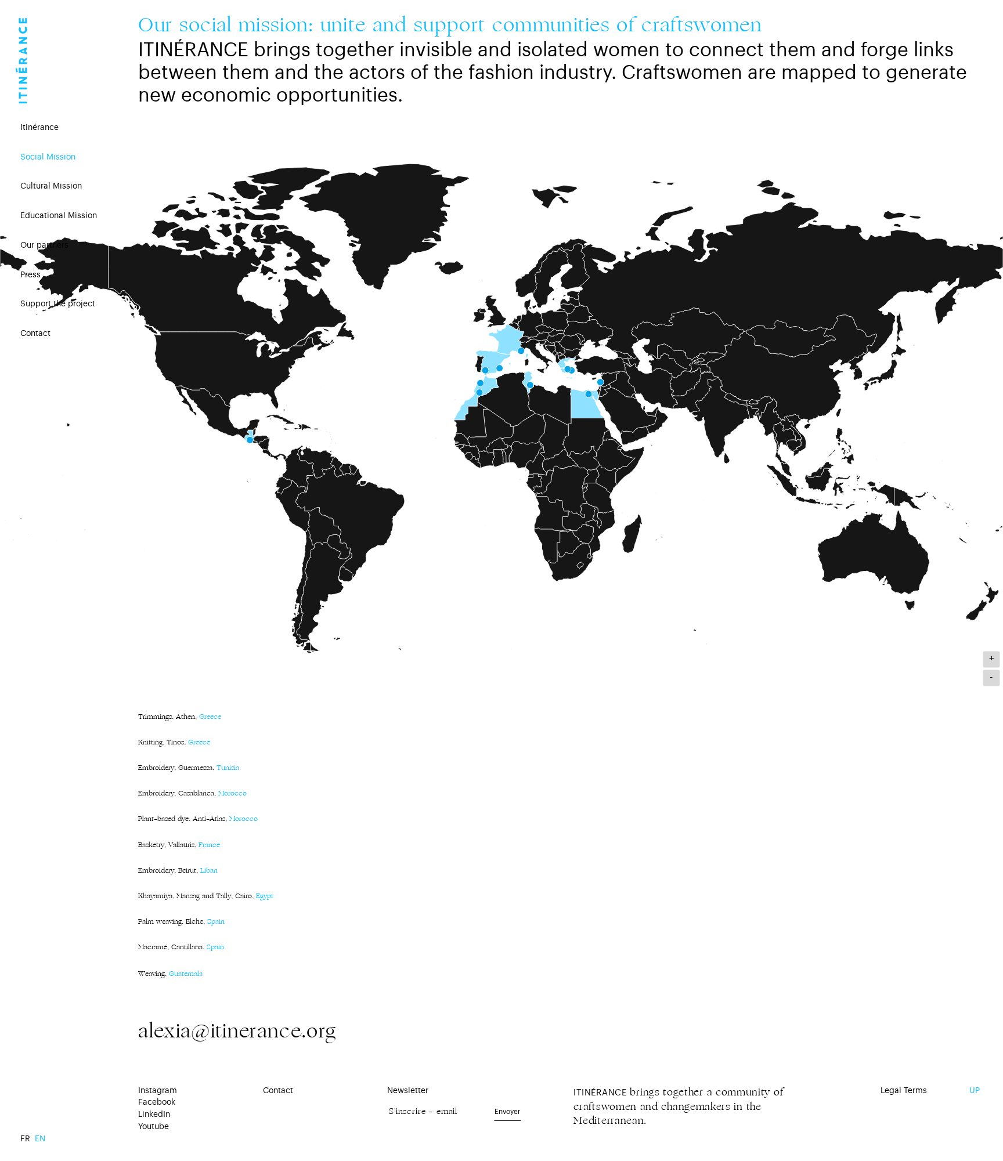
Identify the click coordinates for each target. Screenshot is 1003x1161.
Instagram (157, 1091)
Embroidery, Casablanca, (192, 793)
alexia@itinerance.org (237, 1031)
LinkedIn (154, 1115)
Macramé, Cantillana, (171, 947)
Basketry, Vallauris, (179, 844)
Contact (278, 1091)
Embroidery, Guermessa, (188, 767)
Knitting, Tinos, (174, 742)
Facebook (156, 1102)
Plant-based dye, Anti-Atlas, (198, 818)
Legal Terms (904, 1091)
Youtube (153, 1127)
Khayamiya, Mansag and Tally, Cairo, (196, 895)
